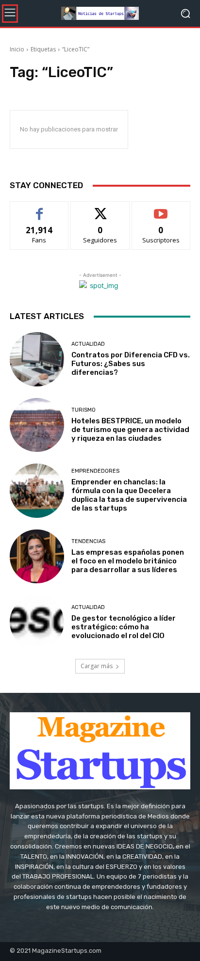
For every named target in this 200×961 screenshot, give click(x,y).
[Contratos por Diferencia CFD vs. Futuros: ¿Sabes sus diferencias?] (37, 359)
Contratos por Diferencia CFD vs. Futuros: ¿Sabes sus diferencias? (130, 364)
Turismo (83, 410)
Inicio (17, 49)
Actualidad (88, 344)
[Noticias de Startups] (100, 13)
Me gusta (39, 208)
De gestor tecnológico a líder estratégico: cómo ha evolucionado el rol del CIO (123, 627)
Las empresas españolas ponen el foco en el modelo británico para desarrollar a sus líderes (127, 561)
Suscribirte (161, 208)
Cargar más (97, 666)
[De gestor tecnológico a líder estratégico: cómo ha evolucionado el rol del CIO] (37, 622)
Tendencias (88, 541)
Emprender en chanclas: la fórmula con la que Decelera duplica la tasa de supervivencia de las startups (129, 495)
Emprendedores (95, 471)
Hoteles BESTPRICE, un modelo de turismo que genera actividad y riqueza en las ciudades (130, 429)
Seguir (100, 208)
